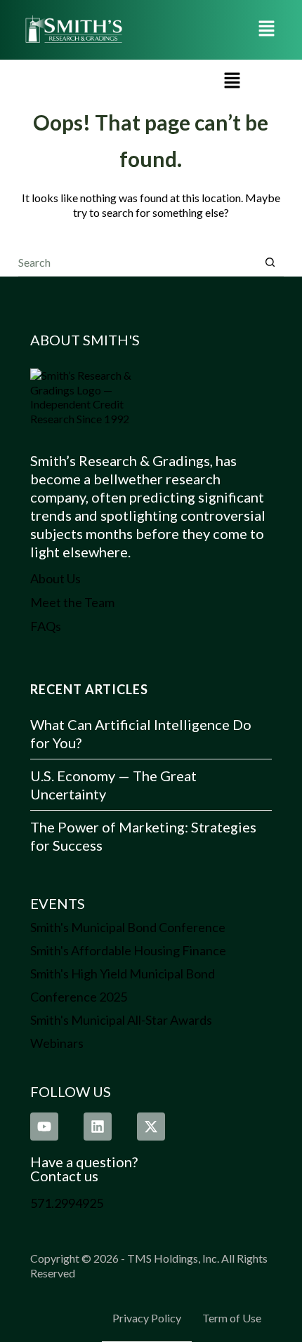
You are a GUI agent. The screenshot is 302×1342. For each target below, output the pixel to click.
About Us (55, 578)
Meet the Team (72, 602)
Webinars (57, 1043)
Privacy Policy (146, 1317)
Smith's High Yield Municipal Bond (122, 973)
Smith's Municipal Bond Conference (127, 927)
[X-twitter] (151, 1126)
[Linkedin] (98, 1126)
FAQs (45, 626)
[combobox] (137, 262)
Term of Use (231, 1317)
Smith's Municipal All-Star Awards (121, 1020)
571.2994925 (66, 1203)
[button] (267, 30)
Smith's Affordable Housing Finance (128, 950)
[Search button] (270, 262)
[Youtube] (44, 1126)
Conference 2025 (78, 996)
